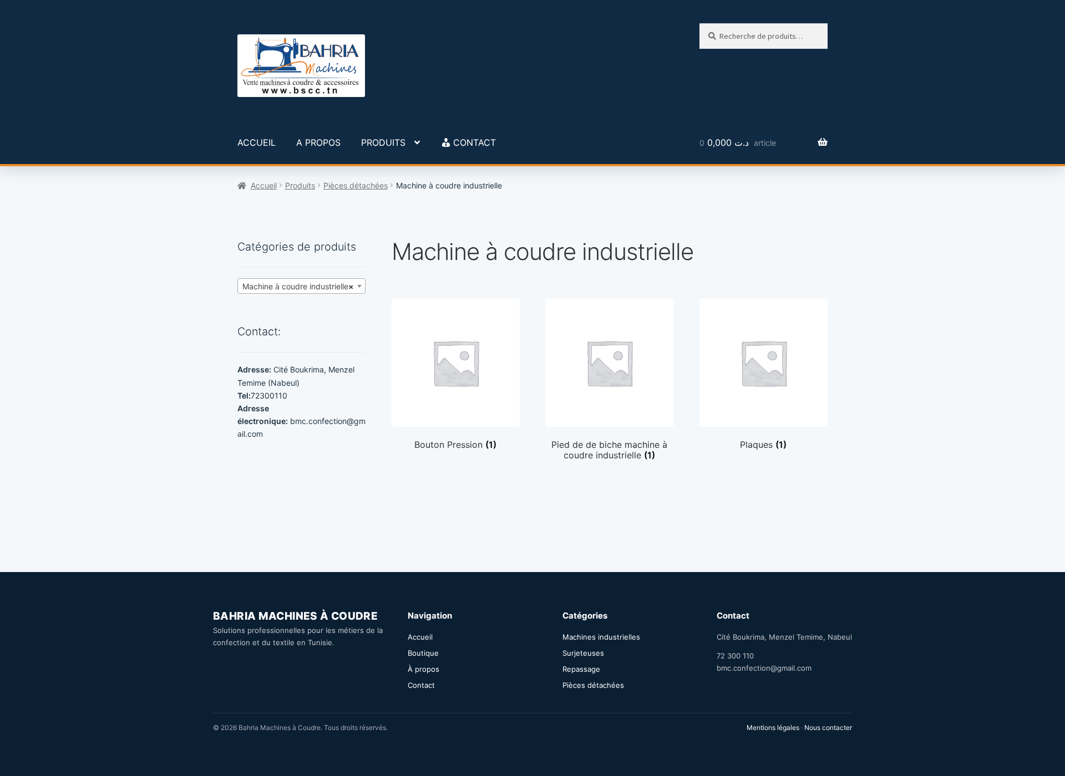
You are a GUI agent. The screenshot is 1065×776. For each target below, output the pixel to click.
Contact (421, 685)
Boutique (423, 653)
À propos (423, 669)
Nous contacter (828, 727)
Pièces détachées (355, 185)
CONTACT (474, 142)
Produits (300, 185)
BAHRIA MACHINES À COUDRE (295, 616)
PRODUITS (383, 142)
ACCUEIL (256, 142)
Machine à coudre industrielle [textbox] (298, 286)
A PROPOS (318, 142)
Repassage (581, 669)
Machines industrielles (601, 636)
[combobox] (301, 286)
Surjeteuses (583, 653)
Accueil (264, 185)
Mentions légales (773, 727)
